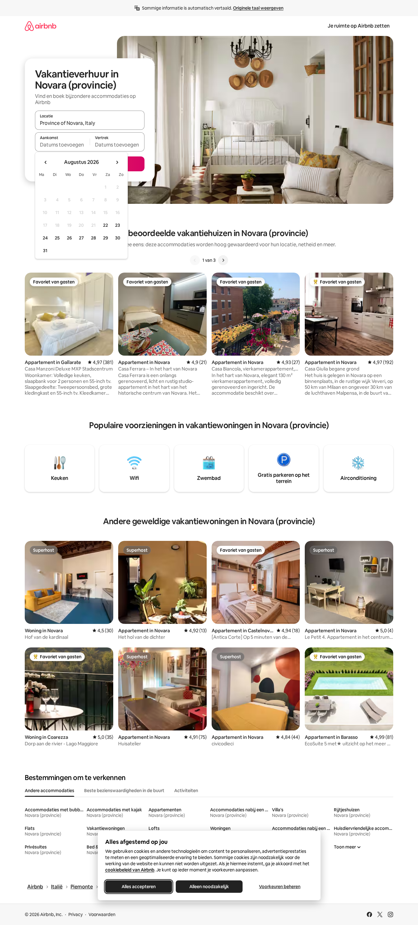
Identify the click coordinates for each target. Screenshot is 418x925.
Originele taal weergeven (258, 8)
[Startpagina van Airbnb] (40, 26)
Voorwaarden (101, 914)
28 (93, 238)
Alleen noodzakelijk (209, 886)
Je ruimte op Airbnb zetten (359, 26)
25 (57, 238)
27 (81, 238)
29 (105, 238)
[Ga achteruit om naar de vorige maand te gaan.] (46, 162)
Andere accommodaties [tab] (49, 790)
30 (117, 238)
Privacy (75, 914)
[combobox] (90, 123)
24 (45, 238)
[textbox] (62, 144)
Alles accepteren (139, 886)
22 (105, 225)
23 (117, 225)
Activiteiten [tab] (186, 790)
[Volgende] (223, 260)
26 (69, 238)
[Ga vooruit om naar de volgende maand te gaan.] (117, 162)
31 (45, 250)
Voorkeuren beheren (279, 886)
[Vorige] (195, 260)
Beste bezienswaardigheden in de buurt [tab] (124, 790)
